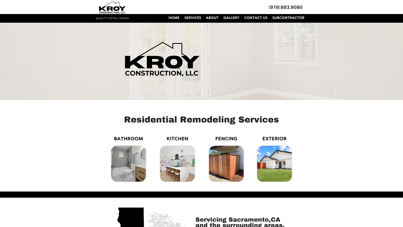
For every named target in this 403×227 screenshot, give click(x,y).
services (192, 18)
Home (173, 18)
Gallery (231, 18)
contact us (255, 18)
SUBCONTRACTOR (288, 18)
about (212, 18)
